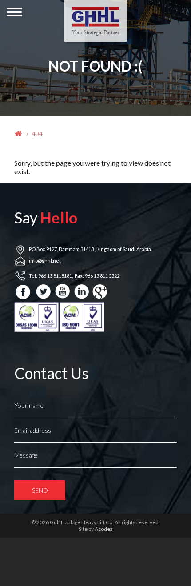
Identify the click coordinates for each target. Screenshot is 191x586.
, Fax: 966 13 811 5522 (95, 276)
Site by (96, 529)
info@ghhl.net (45, 260)
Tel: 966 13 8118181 (50, 276)
